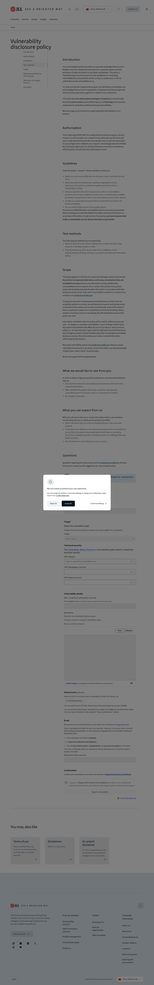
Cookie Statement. (62, 495)
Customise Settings (98, 503)
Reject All (53, 503)
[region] (77, 492)
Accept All (68, 503)
